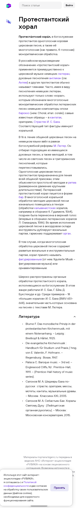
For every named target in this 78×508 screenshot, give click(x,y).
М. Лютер (60, 146)
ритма (72, 182)
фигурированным (30, 259)
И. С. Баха (53, 121)
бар (21, 197)
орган (67, 233)
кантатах (55, 117)
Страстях (40, 121)
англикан (55, 78)
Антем (23, 82)
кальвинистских (45, 208)
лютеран (63, 73)
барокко (24, 113)
